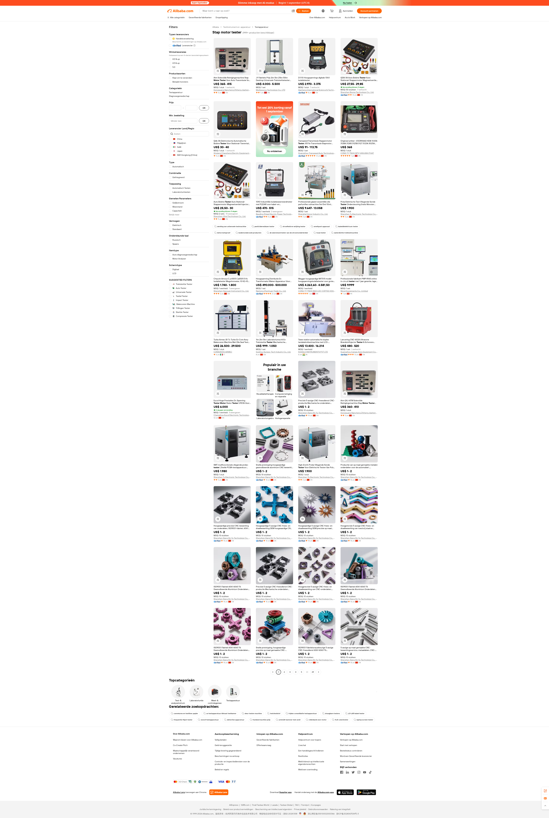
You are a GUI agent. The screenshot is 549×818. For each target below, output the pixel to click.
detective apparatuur (235, 720)
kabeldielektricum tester (348, 226)
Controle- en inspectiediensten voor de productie (232, 762)
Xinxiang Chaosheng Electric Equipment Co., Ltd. (232, 153)
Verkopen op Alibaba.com (351, 740)
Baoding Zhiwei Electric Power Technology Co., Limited (274, 214)
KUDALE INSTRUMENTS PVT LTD (313, 352)
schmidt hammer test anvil (289, 720)
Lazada (274, 805)
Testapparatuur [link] (261, 27)
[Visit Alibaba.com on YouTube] (364, 772)
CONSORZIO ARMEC (223, 352)
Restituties (303, 756)
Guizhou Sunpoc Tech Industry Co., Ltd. (273, 352)
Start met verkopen (348, 745)
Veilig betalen (221, 740)
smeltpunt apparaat (322, 226)
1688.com (245, 805)
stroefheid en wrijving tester (294, 226)
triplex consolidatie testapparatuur (303, 713)
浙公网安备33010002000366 (321, 814)
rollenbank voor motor (318, 720)
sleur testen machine (253, 713)
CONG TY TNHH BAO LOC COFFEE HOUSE (316, 291)
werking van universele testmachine (231, 226)
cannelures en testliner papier (186, 713)
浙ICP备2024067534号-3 (347, 814)
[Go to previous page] (272, 672)
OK (204, 108)
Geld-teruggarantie (223, 745)
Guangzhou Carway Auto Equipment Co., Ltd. (359, 352)
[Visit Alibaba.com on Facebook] (341, 772)
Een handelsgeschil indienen (311, 751)
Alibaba (215, 27)
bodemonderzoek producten (249, 233)
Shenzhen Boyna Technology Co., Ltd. (357, 92)
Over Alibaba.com (181, 734)
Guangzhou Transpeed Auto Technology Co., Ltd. (316, 153)
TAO (297, 805)
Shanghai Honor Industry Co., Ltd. (313, 214)
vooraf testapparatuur (210, 720)
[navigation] (189, 350)
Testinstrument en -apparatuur (236, 27)
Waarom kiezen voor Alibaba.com (187, 740)
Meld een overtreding (307, 769)
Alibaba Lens (179, 792)
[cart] (332, 11)
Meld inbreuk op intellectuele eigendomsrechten (311, 762)
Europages (316, 805)
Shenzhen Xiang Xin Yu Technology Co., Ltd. (316, 413)
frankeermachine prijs (261, 720)
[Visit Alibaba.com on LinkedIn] (347, 772)
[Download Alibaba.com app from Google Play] (366, 792)
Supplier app (285, 792)
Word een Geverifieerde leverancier (356, 756)
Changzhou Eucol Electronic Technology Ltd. (232, 415)
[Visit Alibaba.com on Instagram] (359, 772)
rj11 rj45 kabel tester (356, 713)
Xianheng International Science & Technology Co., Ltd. (316, 90)
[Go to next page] (318, 672)
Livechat (302, 745)
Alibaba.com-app (326, 792)
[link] (545, 791)
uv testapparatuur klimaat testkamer (221, 713)
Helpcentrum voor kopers (309, 740)
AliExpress (233, 805)
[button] (293, 11)
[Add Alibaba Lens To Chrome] (218, 792)
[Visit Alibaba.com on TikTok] (370, 772)
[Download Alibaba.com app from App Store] (345, 792)
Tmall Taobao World (260, 805)
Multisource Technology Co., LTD (270, 90)
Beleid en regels (222, 769)
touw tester (321, 233)
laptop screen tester (365, 720)
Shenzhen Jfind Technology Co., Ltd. (230, 216)
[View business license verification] (300, 813)
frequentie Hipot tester (183, 720)
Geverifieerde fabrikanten (267, 740)
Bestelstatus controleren (351, 751)
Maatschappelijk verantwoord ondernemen (186, 752)
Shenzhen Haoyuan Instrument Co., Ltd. (231, 291)
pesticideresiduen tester (264, 226)
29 (313, 672)
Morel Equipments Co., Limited (354, 291)
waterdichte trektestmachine (346, 233)
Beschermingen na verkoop (227, 756)
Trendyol (305, 805)
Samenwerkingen (347, 761)
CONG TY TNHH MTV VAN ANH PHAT (357, 153)
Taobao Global (286, 805)
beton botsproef (223, 233)
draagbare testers (332, 713)
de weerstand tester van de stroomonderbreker (289, 233)
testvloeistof (275, 713)
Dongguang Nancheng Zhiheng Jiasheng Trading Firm (232, 90)
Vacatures (177, 759)
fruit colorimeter (341, 720)
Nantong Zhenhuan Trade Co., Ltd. (271, 291)
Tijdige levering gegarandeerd (228, 751)
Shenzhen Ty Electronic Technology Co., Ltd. (359, 214)
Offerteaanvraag (263, 745)
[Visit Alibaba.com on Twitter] (353, 772)
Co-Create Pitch (180, 745)
